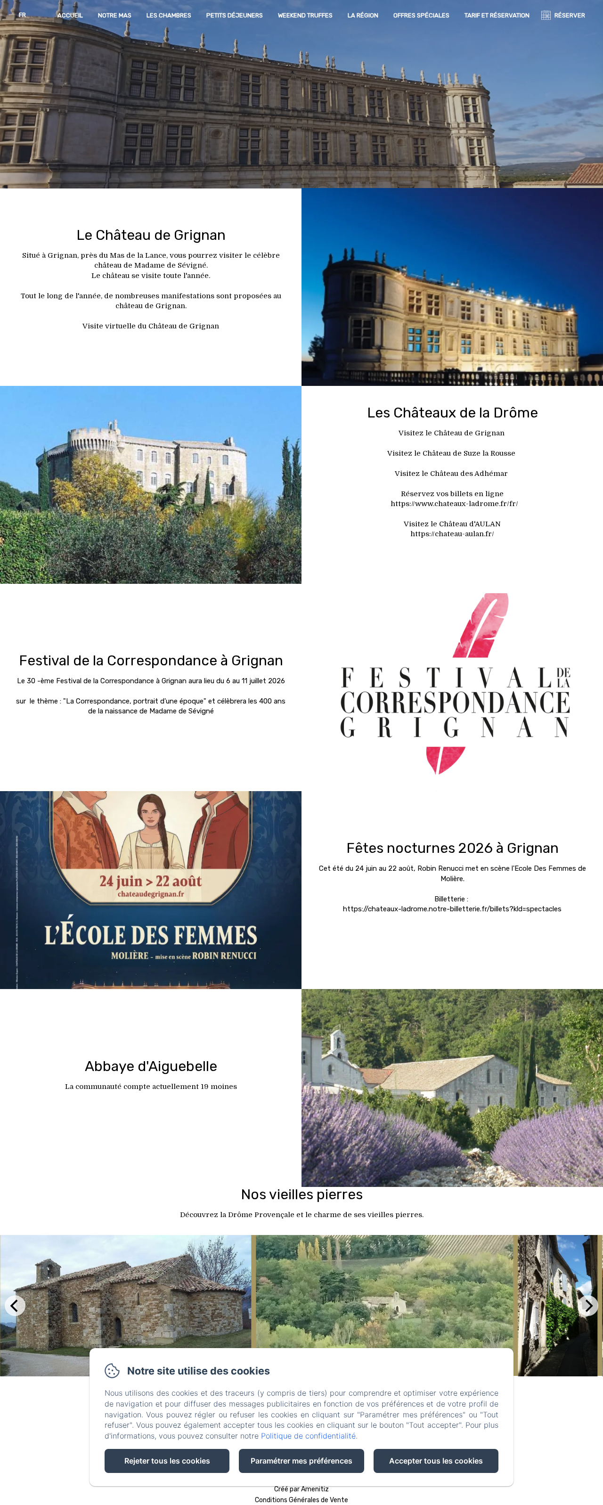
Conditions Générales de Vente (301, 1500)
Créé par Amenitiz (301, 1489)
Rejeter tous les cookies (167, 1460)
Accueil (70, 15)
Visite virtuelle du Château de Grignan (150, 326)
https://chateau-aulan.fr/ (452, 534)
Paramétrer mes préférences (301, 1460)
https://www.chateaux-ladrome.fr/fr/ (454, 503)
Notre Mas (114, 15)
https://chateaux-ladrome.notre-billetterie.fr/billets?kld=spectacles (452, 909)
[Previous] (15, 1305)
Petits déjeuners (234, 15)
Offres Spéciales (421, 15)
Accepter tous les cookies (436, 1460)
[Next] (588, 1305)
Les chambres (169, 15)
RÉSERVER (569, 15)
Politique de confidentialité (308, 1435)
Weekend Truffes (305, 15)
